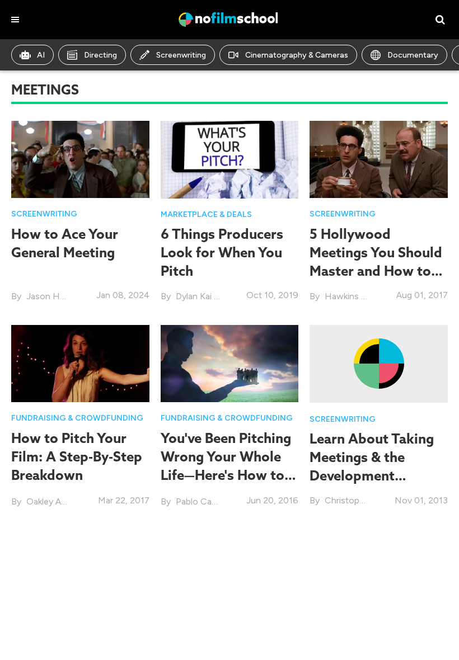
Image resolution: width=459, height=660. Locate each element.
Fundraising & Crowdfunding (77, 418)
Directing (100, 55)
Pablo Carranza (206, 501)
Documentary (412, 55)
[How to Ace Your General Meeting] (80, 158)
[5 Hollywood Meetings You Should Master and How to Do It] (379, 158)
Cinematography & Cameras (296, 55)
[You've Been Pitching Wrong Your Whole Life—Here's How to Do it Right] (230, 362)
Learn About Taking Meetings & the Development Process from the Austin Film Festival (372, 475)
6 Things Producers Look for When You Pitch (222, 252)
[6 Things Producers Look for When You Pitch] (230, 158)
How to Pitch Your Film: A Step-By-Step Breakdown (76, 456)
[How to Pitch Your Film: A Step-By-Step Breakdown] (80, 362)
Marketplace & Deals (206, 214)
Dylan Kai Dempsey (214, 296)
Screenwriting (181, 55)
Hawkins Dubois (357, 296)
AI (41, 55)
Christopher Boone (363, 500)
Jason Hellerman (59, 296)
